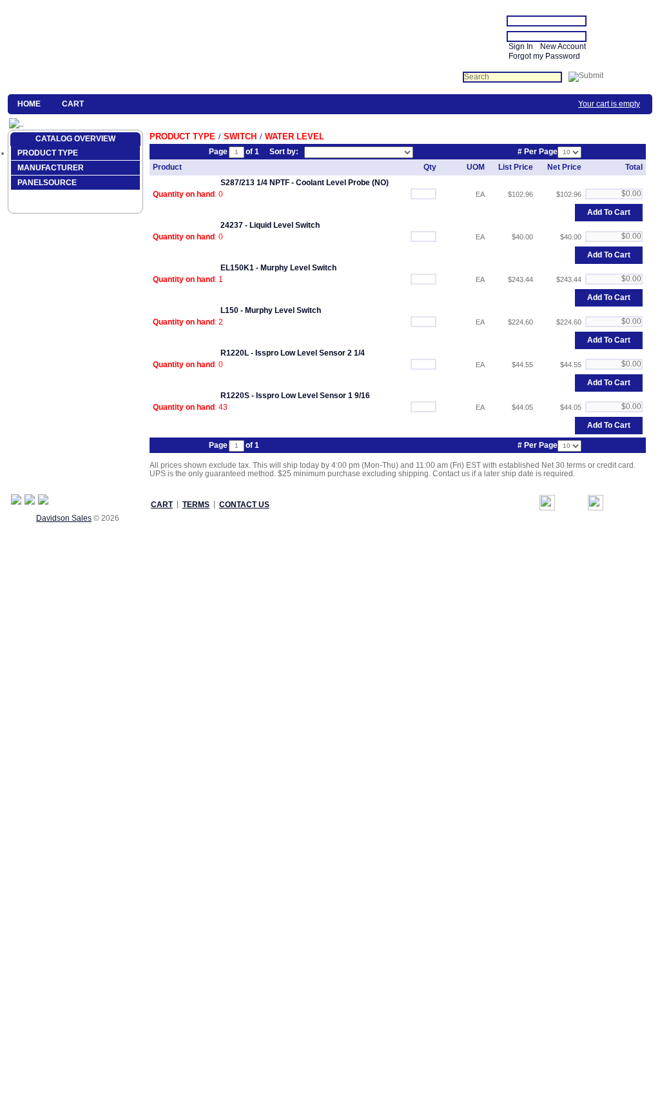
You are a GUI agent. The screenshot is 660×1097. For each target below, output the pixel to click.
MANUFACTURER (50, 167)
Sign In (521, 46)
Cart (73, 103)
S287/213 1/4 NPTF (254, 182)
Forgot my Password (544, 56)
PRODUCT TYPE (47, 152)
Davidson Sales (64, 518)
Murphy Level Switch (298, 267)
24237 (231, 225)
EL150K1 (237, 267)
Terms (195, 504)
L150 (229, 310)
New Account (563, 46)
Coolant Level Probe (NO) (342, 182)
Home (29, 103)
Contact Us (244, 504)
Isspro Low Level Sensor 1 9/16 (313, 395)
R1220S (234, 395)
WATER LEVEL (294, 136)
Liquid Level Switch (284, 225)
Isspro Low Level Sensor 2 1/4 (310, 352)
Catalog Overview (75, 138)
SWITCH (240, 136)
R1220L (234, 352)
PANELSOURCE (47, 182)
